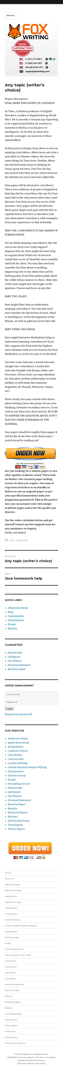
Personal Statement (19, 664)
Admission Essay (18, 607)
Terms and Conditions (15, 1043)
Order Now (10, 1031)
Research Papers (18, 812)
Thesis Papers (16, 828)
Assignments (15, 746)
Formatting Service (19, 783)
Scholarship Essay (19, 820)
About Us (9, 878)
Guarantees (10, 961)
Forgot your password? (18, 714)
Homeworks (15, 652)
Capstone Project (18, 750)
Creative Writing (17, 763)
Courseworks (16, 616)
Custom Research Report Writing (27, 767)
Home (8, 873)
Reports (12, 628)
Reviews (13, 816)
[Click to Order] (31, 457)
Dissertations (16, 620)
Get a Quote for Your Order (18, 955)
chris (11, 540)
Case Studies (15, 754)
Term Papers (15, 824)
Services (10, 15)
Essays (12, 624)
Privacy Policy (11, 1037)
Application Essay (18, 742)
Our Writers (15, 660)
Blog (10, 611)
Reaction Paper (17, 669)
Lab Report (14, 656)
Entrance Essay (17, 775)
